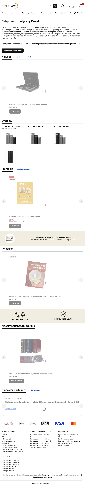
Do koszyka (15, 111)
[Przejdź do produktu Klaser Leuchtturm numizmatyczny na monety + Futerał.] (31, 352)
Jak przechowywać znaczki (39, 443)
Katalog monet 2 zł (8, 471)
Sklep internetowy (40, 483)
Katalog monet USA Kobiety (11, 460)
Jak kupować (6, 439)
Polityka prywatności (9, 445)
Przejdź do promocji (23, 169)
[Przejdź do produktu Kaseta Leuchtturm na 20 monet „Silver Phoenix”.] (28, 83)
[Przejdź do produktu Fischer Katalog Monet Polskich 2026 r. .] (24, 195)
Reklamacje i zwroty (8, 443)
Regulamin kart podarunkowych (12, 451)
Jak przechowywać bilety (38, 437)
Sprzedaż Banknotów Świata (68, 435)
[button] (55, 6)
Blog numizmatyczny (65, 443)
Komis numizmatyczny (65, 439)
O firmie (4, 437)
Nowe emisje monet (14, 398)
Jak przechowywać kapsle (39, 445)
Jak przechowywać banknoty (40, 439)
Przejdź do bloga (34, 390)
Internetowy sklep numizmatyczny (70, 441)
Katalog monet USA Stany (10, 464)
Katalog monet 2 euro (9, 466)
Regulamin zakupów (8, 441)
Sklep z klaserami (64, 445)
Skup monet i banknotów (66, 437)
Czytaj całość (10, 409)
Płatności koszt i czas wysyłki (12, 449)
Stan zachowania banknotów (40, 447)
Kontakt (4, 435)
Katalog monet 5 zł (8, 468)
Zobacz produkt (16, 381)
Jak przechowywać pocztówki (40, 441)
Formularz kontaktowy (13, 51)
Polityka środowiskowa (9, 447)
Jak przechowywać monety (39, 435)
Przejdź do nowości (22, 57)
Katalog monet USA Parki (10, 462)
